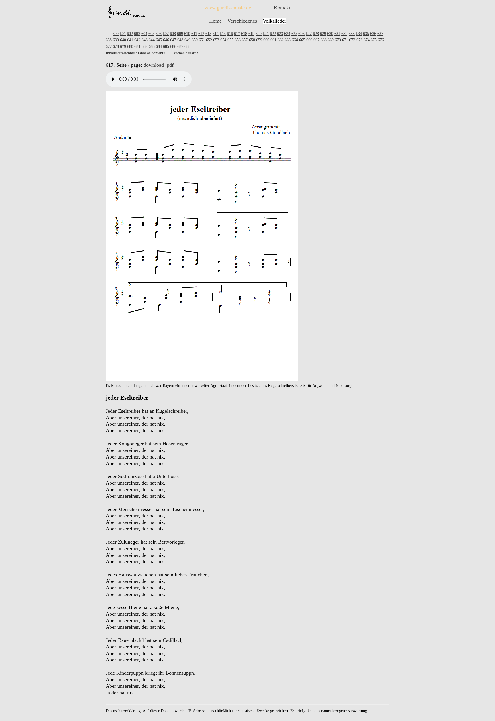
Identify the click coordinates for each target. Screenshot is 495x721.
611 (194, 34)
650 (195, 40)
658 (252, 40)
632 (344, 34)
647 (173, 40)
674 (367, 40)
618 (244, 34)
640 (123, 40)
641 (130, 40)
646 (166, 40)
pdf (170, 65)
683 (152, 46)
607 (166, 34)
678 (116, 46)
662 (281, 40)
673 (359, 40)
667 (316, 40)
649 (187, 40)
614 (216, 34)
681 (137, 46)
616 (230, 34)
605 (151, 34)
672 (352, 40)
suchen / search (186, 53)
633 (352, 34)
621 (266, 34)
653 (216, 40)
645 (159, 40)
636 (373, 34)
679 (123, 46)
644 (152, 40)
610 (187, 34)
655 (230, 40)
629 (323, 34)
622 (273, 34)
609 (180, 34)
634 (359, 34)
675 (374, 40)
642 (137, 40)
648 (180, 40)
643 (145, 40)
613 (208, 34)
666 (309, 40)
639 (116, 40)
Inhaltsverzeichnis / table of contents (135, 53)
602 (130, 34)
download (154, 65)
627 (309, 34)
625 (294, 34)
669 (331, 40)
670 (338, 40)
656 (238, 40)
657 (245, 40)
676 (381, 40)
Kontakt (282, 8)
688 (187, 46)
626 (301, 34)
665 (302, 40)
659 (259, 40)
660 (266, 40)
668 (324, 40)
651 (202, 40)
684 (159, 46)
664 (295, 40)
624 (287, 34)
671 (345, 40)
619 (251, 34)
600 (116, 34)
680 (130, 46)
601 (123, 34)
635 (366, 34)
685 (166, 46)
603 (137, 34)
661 (273, 40)
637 (380, 34)
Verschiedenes (242, 21)
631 (337, 34)
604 (144, 34)
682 (145, 46)
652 (209, 40)
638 (109, 40)
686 (173, 46)
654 (223, 40)
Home (215, 21)
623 (280, 34)
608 (173, 34)
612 (201, 34)
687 (180, 46)
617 (237, 34)
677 (109, 46)
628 (316, 34)
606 (159, 34)
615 (223, 34)
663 (288, 40)
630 (330, 34)
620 (259, 34)
